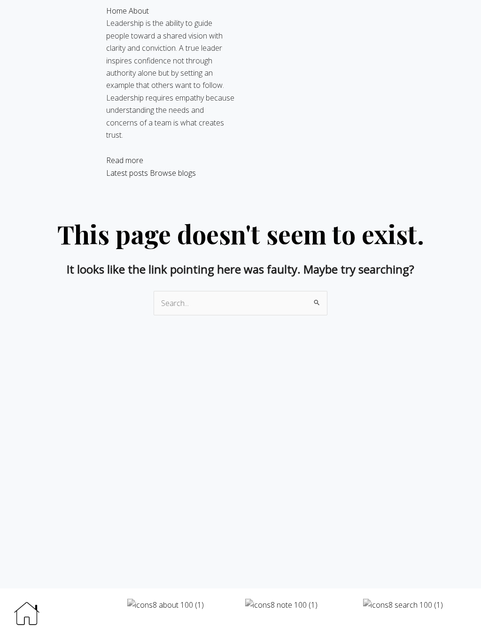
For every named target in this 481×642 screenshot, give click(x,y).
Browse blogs (173, 173)
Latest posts (127, 173)
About (139, 11)
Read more (124, 160)
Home (116, 11)
